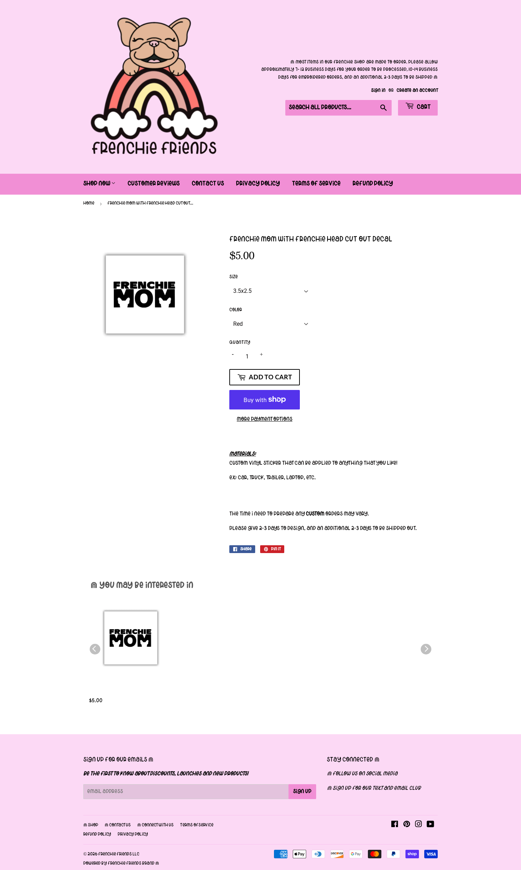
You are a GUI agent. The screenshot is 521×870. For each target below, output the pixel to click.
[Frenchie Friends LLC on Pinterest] (406, 825)
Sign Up (302, 791)
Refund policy (97, 834)
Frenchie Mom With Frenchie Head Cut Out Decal (129, 693)
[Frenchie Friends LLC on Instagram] (418, 825)
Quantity (239, 342)
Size (233, 277)
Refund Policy (373, 184)
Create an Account (417, 90)
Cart (423, 107)
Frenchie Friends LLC (118, 854)
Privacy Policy (258, 184)
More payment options (264, 419)
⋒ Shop (90, 825)
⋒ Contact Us (118, 825)
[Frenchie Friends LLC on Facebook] (394, 825)
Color (235, 310)
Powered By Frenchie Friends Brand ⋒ (121, 863)
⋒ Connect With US (155, 825)
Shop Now (97, 184)
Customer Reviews (154, 184)
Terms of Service (316, 184)
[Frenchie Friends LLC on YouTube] (430, 825)
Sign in (378, 90)
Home (88, 203)
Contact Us (208, 184)
